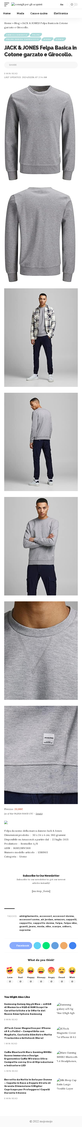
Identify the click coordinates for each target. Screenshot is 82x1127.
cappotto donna (43, 923)
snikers (66, 926)
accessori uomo (29, 919)
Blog (17, 23)
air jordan (47, 919)
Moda (47, 39)
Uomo (60, 39)
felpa (58, 923)
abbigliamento (28, 916)
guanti (23, 926)
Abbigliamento (16, 35)
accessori (46, 916)
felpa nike (70, 923)
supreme (25, 930)
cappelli (71, 919)
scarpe (56, 926)
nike (48, 926)
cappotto (25, 923)
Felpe (36, 35)
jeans (32, 926)
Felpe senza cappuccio (22, 39)
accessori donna (63, 916)
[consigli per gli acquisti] (26, 4)
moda (40, 926)
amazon (59, 919)
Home (8, 23)
